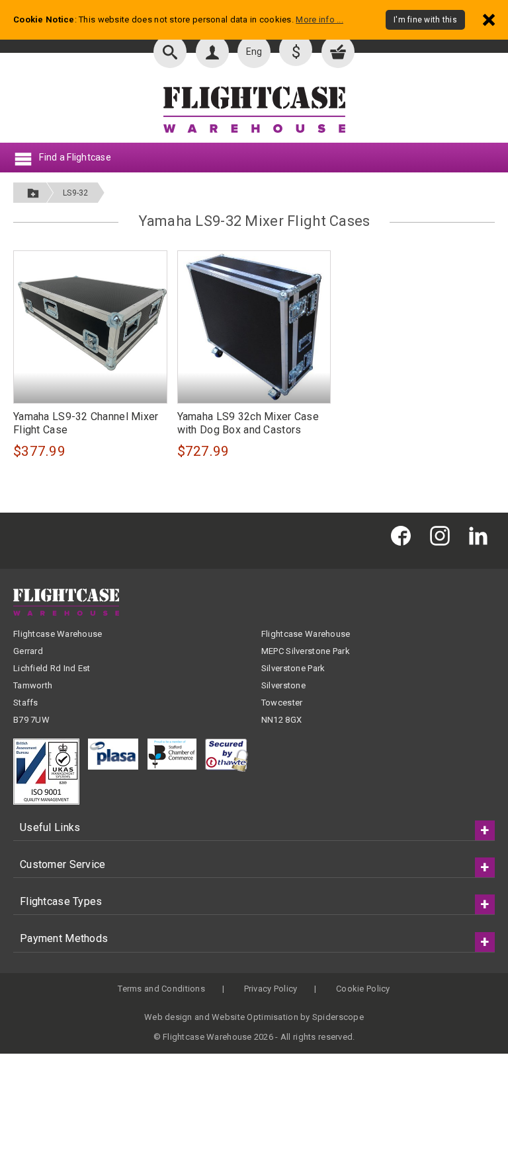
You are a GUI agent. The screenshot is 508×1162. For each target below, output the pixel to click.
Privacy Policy (271, 989)
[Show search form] (170, 51)
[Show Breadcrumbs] (33, 192)
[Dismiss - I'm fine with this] (489, 19)
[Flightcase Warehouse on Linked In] (481, 535)
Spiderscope (338, 1017)
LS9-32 (76, 193)
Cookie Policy (363, 989)
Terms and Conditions (161, 989)
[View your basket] (338, 51)
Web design (168, 1017)
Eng (254, 51)
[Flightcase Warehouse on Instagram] (443, 535)
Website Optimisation (255, 1017)
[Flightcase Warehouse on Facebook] (404, 535)
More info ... (319, 19)
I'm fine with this (425, 19)
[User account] (212, 51)
